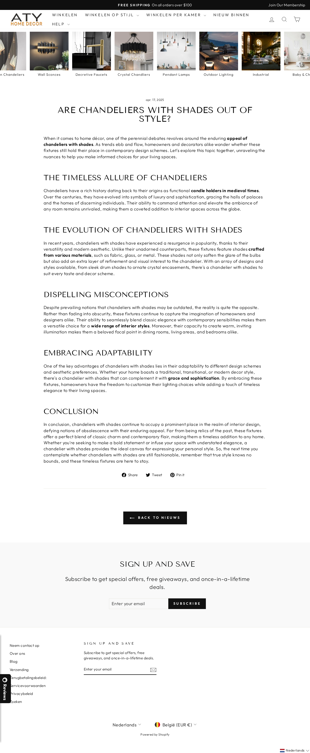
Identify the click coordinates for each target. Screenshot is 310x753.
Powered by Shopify (154, 734)
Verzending (19, 669)
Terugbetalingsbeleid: (28, 677)
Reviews (5, 692)
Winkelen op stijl (110, 14)
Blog (14, 661)
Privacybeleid (21, 693)
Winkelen (65, 14)
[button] (294, 750)
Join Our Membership (286, 5)
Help (59, 24)
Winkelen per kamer (174, 14)
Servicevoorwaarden (28, 685)
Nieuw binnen (231, 14)
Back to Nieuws (158, 517)
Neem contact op (24, 645)
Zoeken (16, 701)
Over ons (17, 653)
